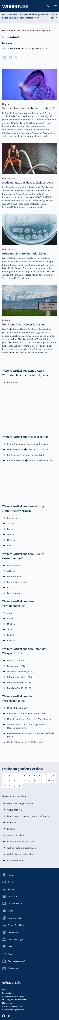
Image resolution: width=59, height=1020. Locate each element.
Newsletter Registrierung (13, 1009)
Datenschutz (7, 993)
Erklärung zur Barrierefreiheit (14, 999)
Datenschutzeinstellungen (13, 996)
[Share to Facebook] (10, 57)
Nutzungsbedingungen (12, 1006)
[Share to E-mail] (4, 57)
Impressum (7, 990)
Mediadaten (7, 1003)
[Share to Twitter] (16, 57)
